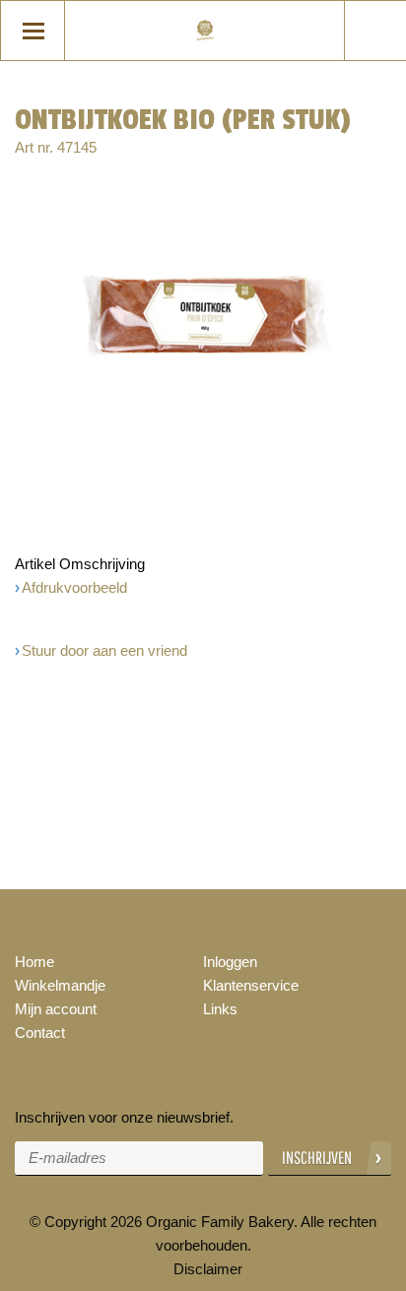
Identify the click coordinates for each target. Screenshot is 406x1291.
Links (220, 1009)
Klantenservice (251, 985)
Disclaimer (207, 1268)
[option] (203, 316)
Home (34, 961)
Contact (40, 1032)
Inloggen (230, 961)
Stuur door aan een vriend (104, 650)
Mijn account (56, 1009)
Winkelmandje (60, 985)
